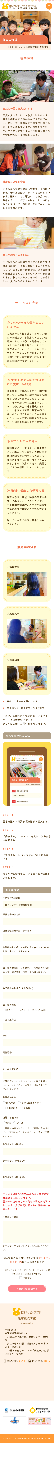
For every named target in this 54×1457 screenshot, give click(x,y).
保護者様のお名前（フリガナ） (18, 930)
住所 (5, 1036)
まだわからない (39, 1010)
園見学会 (10, 1102)
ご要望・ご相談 (10, 1217)
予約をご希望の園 (11, 898)
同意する (27, 1277)
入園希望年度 (9, 1019)
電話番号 (7, 1052)
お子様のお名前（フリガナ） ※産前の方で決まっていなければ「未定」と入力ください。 (26, 969)
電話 (8, 1122)
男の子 (9, 1010)
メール (20, 1122)
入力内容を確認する (26, 1288)
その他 (27, 1108)
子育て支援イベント (31, 1102)
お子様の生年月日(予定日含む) (18, 988)
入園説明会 (11, 1108)
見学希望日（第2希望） (14, 1160)
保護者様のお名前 (11, 914)
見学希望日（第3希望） (14, 1177)
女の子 (22, 1010)
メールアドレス (10, 1068)
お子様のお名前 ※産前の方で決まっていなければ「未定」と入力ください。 (26, 949)
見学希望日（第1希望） (14, 1144)
